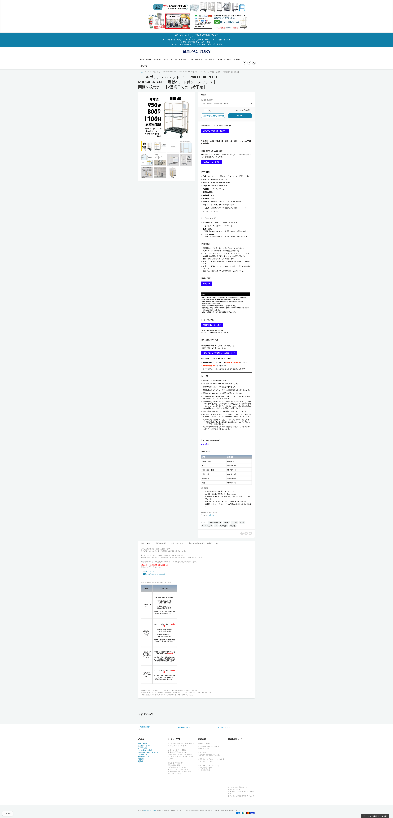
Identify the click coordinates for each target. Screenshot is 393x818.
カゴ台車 (234, 522)
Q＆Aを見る (205, 444)
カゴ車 (242, 522)
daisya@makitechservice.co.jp (155, 574)
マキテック (210, 515)
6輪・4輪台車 (195, 59)
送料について (146, 543)
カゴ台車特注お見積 (145, 750)
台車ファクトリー (149, 810)
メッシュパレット (180, 59)
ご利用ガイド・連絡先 (224, 59)
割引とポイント (177, 543)
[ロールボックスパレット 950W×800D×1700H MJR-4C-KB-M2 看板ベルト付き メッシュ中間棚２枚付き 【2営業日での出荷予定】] (166, 117)
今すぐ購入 (240, 115)
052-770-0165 (149, 571)
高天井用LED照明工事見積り (148, 752)
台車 (216, 526)
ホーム (140, 72)
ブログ (140, 763)
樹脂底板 (233, 526)
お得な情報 (143, 66)
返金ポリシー (142, 761)
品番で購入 (223, 526)
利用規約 (141, 759)
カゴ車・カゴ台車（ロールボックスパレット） (155, 59)
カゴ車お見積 (142, 748)
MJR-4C (226, 522)
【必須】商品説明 (207, 100)
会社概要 (237, 59)
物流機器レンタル (144, 757)
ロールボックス (207, 526)
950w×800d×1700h (215, 522)
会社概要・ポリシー (145, 746)
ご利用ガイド (142, 754)
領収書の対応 (161, 543)
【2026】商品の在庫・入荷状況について (203, 543)
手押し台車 (208, 59)
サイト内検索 (142, 743)
